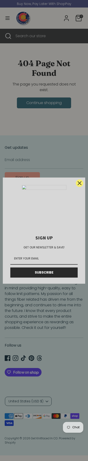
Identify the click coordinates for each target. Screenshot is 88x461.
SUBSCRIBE (44, 272)
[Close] (79, 183)
